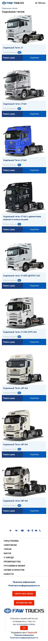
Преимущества (12, 561)
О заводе (9, 557)
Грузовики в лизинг (14, 566)
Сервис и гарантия (14, 570)
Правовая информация (24, 582)
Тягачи (7, 549)
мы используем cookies (24, 624)
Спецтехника (11, 541)
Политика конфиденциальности (24, 585)
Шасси (7, 553)
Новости (9, 574)
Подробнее (34, 58)
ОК (24, 628)
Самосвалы (10, 545)
